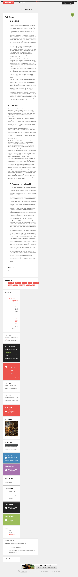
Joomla (10, 285)
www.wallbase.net (11, 436)
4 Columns (13, 105)
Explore (10, 296)
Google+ (68, 3)
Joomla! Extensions (17, 304)
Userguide (18, 282)
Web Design (11, 282)
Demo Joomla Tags (16, 320)
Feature (15, 285)
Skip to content (39, 1)
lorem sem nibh (14, 387)
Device (28, 285)
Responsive (36, 282)
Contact (16, 316)
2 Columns (15, 20)
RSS (70, 3)
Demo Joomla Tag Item (16, 325)
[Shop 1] (39, 568)
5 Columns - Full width (21, 184)
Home (10, 295)
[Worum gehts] (8, 2)
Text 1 (11, 267)
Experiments (22, 285)
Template (24, 282)
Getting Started (12, 491)
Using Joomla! (12, 493)
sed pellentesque (8, 339)
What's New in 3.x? (15, 301)
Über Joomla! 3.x (12, 298)
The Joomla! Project (16, 308)
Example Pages (16, 312)
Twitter (63, 3)
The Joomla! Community (11, 497)
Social (30, 282)
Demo (33, 285)
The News (17, 314)
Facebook (66, 3)
